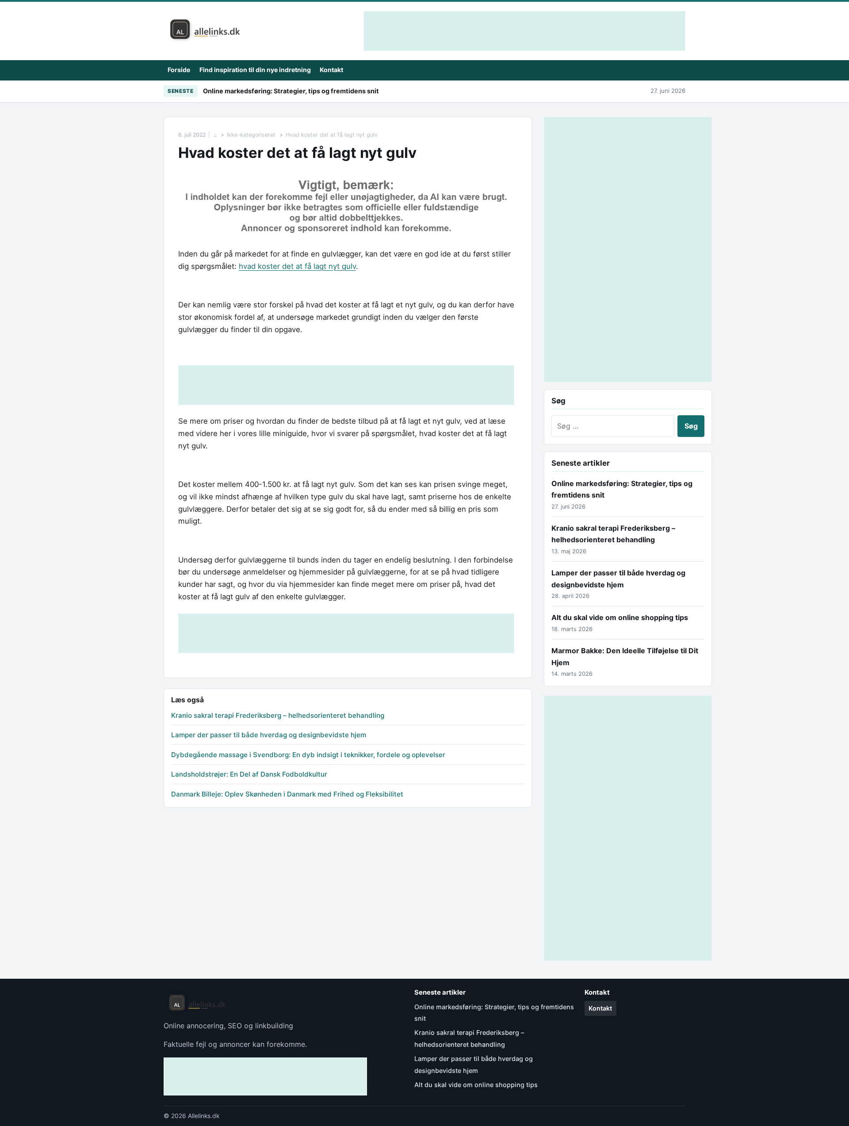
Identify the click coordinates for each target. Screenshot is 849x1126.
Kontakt (331, 69)
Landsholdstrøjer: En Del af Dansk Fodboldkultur (249, 774)
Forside (179, 69)
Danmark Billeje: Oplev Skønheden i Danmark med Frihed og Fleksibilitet (287, 794)
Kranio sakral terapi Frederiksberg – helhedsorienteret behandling (277, 715)
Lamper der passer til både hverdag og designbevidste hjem (268, 735)
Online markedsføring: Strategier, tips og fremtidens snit (291, 91)
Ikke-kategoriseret (251, 134)
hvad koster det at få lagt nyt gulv (297, 266)
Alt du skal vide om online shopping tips (619, 617)
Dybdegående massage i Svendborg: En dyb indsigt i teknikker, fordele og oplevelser (308, 755)
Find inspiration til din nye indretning (255, 69)
